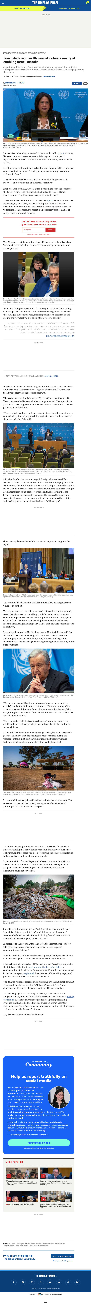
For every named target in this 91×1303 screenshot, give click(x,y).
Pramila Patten (30, 1243)
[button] (87, 2)
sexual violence (9, 1246)
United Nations (60, 1243)
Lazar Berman (10, 83)
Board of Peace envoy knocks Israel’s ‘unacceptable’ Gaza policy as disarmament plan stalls (55, 1183)
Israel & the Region (18, 1243)
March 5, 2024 (51, 375)
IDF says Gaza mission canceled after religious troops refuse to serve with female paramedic (22, 1183)
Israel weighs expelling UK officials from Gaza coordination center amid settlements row (55, 1206)
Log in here (68, 1261)
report (61, 153)
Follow (21, 83)
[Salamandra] (57, 1294)
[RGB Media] (41, 1294)
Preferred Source (49, 76)
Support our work (39, 1143)
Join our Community (22, 8)
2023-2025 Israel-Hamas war (39, 1246)
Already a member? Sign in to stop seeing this (39, 1148)
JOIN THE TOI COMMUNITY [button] (62, 1256)
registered (29, 973)
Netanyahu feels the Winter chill (20, 1204)
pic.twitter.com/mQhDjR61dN (60, 335)
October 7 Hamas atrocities (45, 1243)
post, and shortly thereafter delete (45, 967)
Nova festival (24, 1246)
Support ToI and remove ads (69, 8)
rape (17, 1246)
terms (48, 234)
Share (78, 83)
